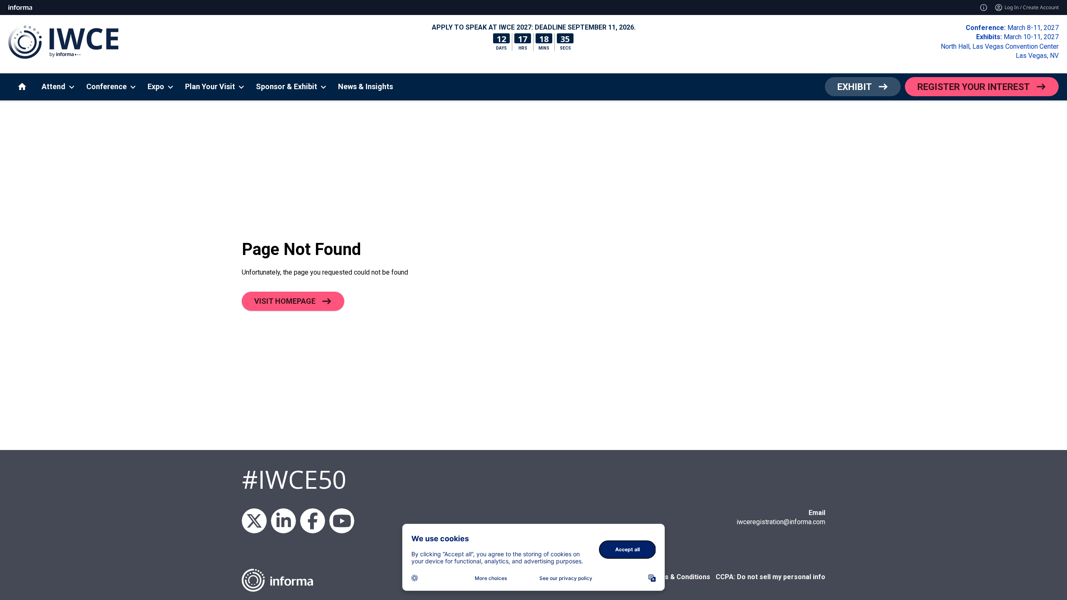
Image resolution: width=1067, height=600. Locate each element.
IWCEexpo (254, 520)
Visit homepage (285, 301)
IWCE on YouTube (341, 520)
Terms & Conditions (679, 577)
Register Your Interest (973, 87)
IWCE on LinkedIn (283, 520)
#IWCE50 (294, 479)
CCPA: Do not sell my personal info (770, 577)
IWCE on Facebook (312, 520)
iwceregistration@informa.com (780, 522)
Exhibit (854, 87)
